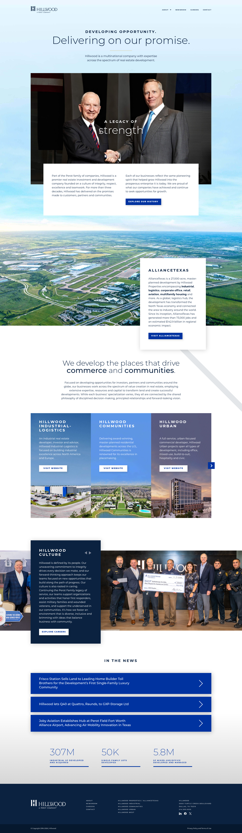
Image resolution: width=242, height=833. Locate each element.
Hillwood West (126, 812)
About (165, 10)
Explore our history (143, 202)
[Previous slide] (86, 552)
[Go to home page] (44, 9)
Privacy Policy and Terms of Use (199, 828)
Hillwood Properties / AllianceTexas (138, 801)
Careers (194, 10)
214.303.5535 (185, 809)
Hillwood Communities (130, 806)
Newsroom (180, 10)
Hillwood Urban (127, 809)
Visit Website (53, 468)
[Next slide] (211, 465)
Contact (207, 10)
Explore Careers (54, 632)
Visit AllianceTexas (165, 336)
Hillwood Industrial (129, 803)
